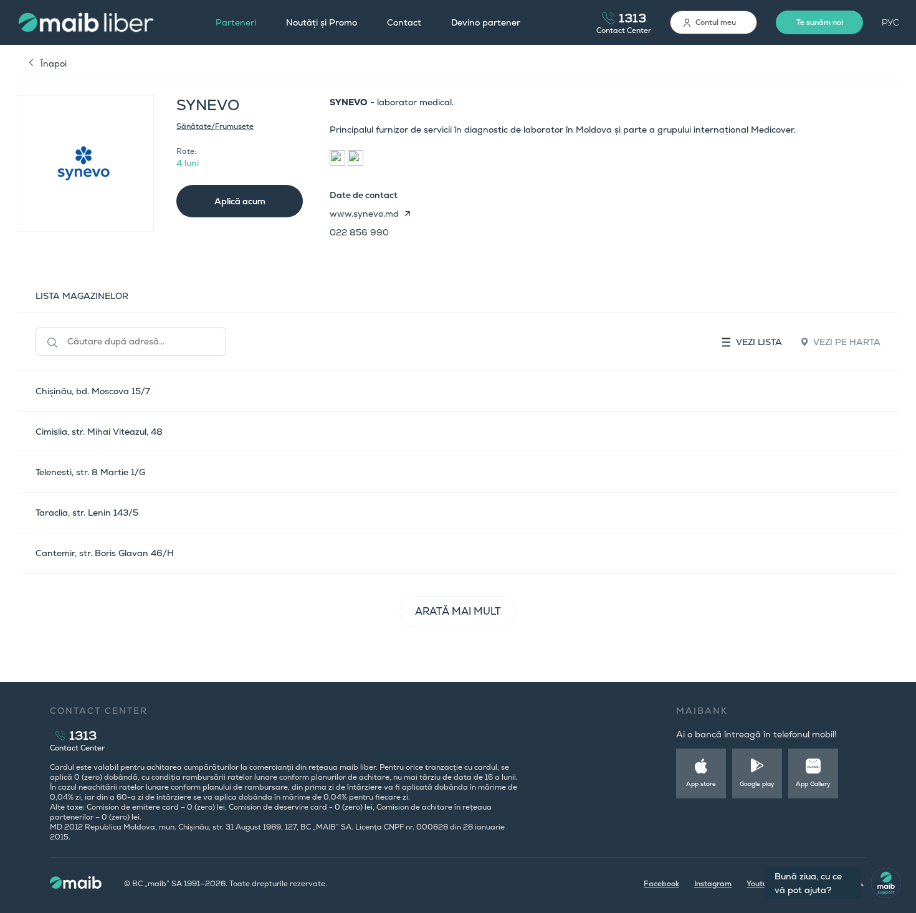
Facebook (661, 883)
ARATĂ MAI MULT (458, 611)
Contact (404, 22)
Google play (757, 784)
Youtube (761, 883)
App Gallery (813, 784)
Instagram (713, 883)
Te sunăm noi (819, 22)
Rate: (186, 151)
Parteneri (236, 22)
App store (701, 784)
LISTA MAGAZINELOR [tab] (82, 295)
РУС (890, 22)
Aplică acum (239, 201)
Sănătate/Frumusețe (215, 126)
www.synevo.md (364, 213)
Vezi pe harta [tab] (846, 342)
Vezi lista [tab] (759, 342)
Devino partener (485, 22)
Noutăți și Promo (321, 22)
